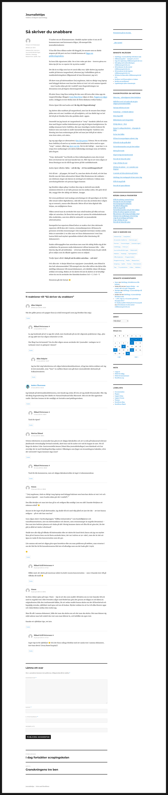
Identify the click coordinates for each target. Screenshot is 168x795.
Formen (116, 243)
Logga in (117, 372)
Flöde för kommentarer (122, 376)
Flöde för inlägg (119, 374)
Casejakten (126, 236)
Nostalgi (34, 54)
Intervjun (36, 50)
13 (123, 346)
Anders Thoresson (38, 385)
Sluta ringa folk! (118, 116)
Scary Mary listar (75, 97)
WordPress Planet (120, 404)
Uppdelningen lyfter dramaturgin (125, 83)
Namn (29, 707)
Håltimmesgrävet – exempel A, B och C (127, 59)
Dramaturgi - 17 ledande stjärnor (123, 112)
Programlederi (129, 257)
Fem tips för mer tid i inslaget (122, 201)
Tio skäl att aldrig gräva (120, 206)
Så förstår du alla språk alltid (122, 142)
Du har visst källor (118, 134)
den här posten (82, 141)
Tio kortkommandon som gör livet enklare (126, 146)
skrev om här (74, 146)
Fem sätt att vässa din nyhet (121, 159)
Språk (35, 56)
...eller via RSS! (117, 43)
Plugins (117, 394)
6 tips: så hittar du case (120, 163)
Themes (117, 400)
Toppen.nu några (100, 97)
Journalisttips (35, 14)
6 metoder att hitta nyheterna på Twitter (125, 173)
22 (132, 350)
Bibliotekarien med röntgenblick (123, 120)
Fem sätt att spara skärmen (121, 185)
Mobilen (28, 54)
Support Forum (119, 398)
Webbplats (30, 726)
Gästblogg (117, 247)
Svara (28, 318)
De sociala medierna (120, 240)
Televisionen (137, 264)
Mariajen (117, 290)
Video (131, 267)
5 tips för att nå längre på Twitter (123, 218)
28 (128, 353)
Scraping (116, 264)
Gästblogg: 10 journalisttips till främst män (128, 57)
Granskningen (135, 243)
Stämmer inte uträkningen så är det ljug (125, 216)
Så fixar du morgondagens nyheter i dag (125, 138)
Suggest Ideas (119, 396)
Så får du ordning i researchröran (123, 199)
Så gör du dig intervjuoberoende (123, 155)
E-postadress (32, 717)
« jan (119, 357)
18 (115, 350)
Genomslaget (125, 243)
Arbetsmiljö (29, 50)
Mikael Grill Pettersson (33, 45)
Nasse (116, 282)
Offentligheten (118, 257)
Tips (39, 56)
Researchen (29, 56)
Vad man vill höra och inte (121, 108)
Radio (128, 260)
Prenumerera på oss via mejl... (122, 33)
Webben (138, 267)
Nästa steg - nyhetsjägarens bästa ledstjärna (127, 97)
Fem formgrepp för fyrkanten (122, 204)
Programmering (119, 260)
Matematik (133, 250)
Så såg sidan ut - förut (120, 124)
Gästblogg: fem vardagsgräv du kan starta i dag (127, 177)
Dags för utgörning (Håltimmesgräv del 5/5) (128, 61)
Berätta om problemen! (122, 81)
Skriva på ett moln (118, 151)
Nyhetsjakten (132, 253)
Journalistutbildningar (33, 52)
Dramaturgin (133, 240)
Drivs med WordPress (42, 786)
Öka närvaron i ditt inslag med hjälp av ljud (126, 214)
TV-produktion (123, 267)
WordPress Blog (120, 402)
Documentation (119, 392)
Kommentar (31, 678)
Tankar (129, 264)
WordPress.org (119, 378)
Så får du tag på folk (119, 181)
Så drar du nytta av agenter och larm (124, 212)
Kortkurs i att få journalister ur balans (126, 79)
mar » (136, 357)
